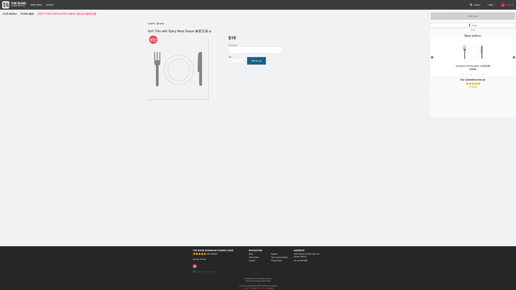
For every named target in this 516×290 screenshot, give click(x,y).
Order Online (36, 4)
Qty (231, 56)
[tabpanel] (473, 57)
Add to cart (256, 60)
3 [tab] (471, 74)
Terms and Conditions (279, 257)
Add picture (153, 40)
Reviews (274, 254)
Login (490, 4)
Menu (251, 254)
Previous (432, 57)
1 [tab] (463, 74)
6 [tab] (483, 74)
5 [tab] (479, 74)
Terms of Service (263, 288)
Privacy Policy (276, 260)
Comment (233, 45)
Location (50, 4)
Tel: (300, 260)
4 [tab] (475, 74)
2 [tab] (467, 74)
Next (514, 57)
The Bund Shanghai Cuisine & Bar (213, 250)
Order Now (473, 16)
